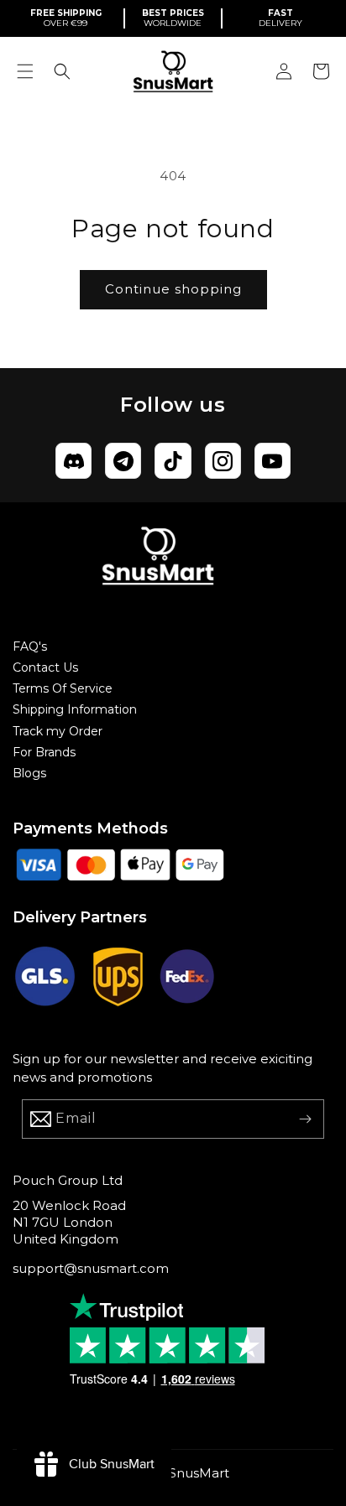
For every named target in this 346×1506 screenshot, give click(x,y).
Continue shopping (173, 289)
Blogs (29, 773)
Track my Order (57, 731)
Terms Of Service (63, 688)
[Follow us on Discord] (73, 461)
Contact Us (45, 667)
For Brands (44, 752)
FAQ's (30, 646)
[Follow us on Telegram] (123, 461)
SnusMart (199, 1473)
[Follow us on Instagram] (223, 461)
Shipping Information (75, 709)
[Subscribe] (304, 1119)
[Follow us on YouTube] (272, 461)
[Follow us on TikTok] (173, 461)
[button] (25, 71)
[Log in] (283, 71)
